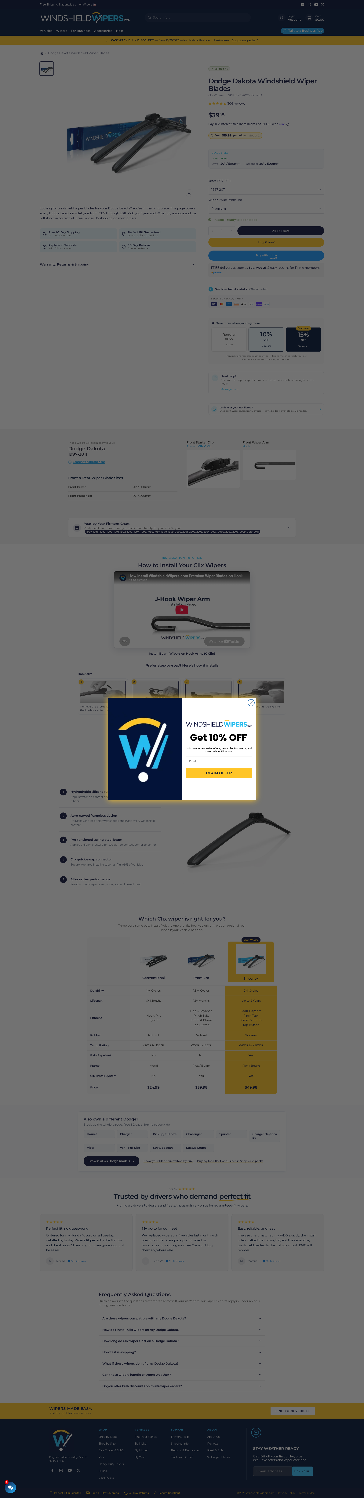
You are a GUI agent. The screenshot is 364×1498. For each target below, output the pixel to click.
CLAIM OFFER (219, 773)
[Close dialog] (251, 702)
